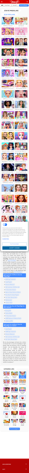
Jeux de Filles (15, 5)
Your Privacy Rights (14, 244)
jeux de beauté (11, 260)
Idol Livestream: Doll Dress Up (12, 287)
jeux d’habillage (18, 272)
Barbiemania (9, 300)
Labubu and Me (9, 321)
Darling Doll (8, 310)
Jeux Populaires (7, 5)
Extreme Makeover (10, 284)
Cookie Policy (5, 238)
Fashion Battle (9, 313)
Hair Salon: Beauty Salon (11, 297)
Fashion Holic (9, 302)
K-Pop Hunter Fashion (11, 289)
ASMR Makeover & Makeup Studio (13, 318)
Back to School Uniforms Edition (13, 292)
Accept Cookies (14, 248)
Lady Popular (9, 282)
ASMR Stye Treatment (10, 279)
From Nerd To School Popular (12, 295)
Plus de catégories (14, 429)
